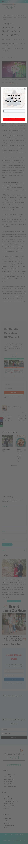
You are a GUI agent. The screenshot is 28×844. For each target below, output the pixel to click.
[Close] (25, 89)
